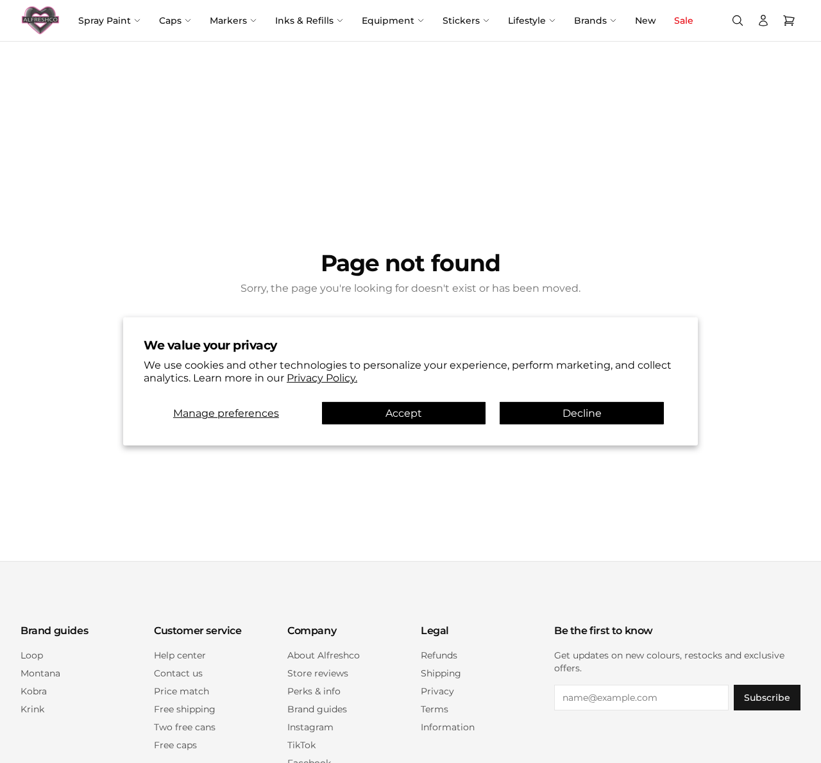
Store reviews (317, 673)
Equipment (388, 20)
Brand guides (317, 709)
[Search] (737, 20)
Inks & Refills (304, 20)
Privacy (437, 691)
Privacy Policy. (322, 378)
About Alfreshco (323, 655)
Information (448, 727)
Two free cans (185, 727)
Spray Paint (104, 20)
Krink (32, 709)
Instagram (310, 727)
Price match (181, 691)
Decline (582, 413)
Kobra (34, 691)
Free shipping (185, 709)
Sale (683, 20)
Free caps (175, 745)
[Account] (763, 20)
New (645, 20)
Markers (228, 20)
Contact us (178, 673)
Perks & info (314, 691)
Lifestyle (527, 20)
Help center (180, 655)
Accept (403, 413)
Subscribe (767, 697)
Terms (434, 709)
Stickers (461, 20)
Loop (32, 655)
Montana (40, 673)
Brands (590, 20)
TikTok (301, 745)
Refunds (439, 655)
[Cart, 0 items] (788, 20)
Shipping (441, 673)
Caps (170, 20)
